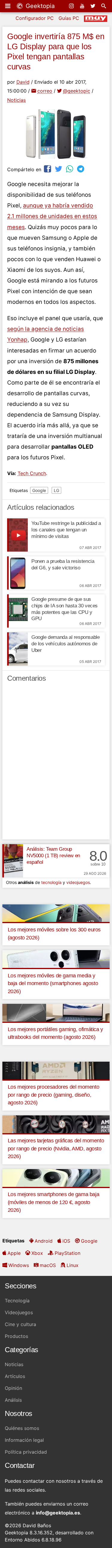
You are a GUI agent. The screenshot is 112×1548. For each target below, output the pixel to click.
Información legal (24, 1440)
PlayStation (67, 1253)
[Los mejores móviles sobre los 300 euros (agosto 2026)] (56, 913)
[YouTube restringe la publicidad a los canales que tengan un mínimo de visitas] (17, 535)
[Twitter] (93, 6)
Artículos (15, 1376)
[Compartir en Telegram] (81, 168)
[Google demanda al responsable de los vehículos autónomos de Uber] (17, 649)
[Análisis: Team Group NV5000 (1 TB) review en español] (12, 860)
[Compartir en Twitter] (59, 168)
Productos (16, 1336)
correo (44, 91)
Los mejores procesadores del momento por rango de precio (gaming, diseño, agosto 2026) (53, 1095)
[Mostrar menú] (8, 6)
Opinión (13, 1388)
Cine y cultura (20, 1324)
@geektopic (76, 91)
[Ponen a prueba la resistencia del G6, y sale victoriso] (17, 573)
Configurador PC (35, 18)
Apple (14, 1253)
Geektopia (39, 5)
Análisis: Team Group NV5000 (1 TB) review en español (53, 855)
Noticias (16, 100)
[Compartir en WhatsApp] (70, 168)
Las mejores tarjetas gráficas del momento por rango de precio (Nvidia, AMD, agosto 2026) (56, 1148)
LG (56, 490)
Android (44, 1241)
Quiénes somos (22, 1428)
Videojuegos (19, 1312)
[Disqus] (56, 763)
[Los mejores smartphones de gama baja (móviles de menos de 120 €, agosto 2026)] (56, 1177)
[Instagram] (72, 6)
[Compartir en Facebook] (48, 168)
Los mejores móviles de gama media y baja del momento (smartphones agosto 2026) (53, 983)
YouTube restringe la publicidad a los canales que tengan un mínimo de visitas (66, 529)
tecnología (51, 882)
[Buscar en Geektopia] (104, 6)
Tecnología (17, 1301)
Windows (18, 1265)
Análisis (13, 1400)
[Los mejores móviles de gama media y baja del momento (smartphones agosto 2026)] (56, 958)
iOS (66, 1241)
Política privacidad (26, 1452)
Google (39, 490)
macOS (48, 1265)
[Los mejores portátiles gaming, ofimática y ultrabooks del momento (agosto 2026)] (56, 1012)
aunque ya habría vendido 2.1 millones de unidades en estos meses (52, 216)
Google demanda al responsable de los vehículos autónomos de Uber (65, 643)
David (23, 82)
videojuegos (78, 882)
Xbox (37, 1253)
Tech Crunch (32, 473)
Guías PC (69, 18)
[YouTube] (82, 6)
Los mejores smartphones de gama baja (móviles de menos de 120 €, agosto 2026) (53, 1202)
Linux (73, 1265)
